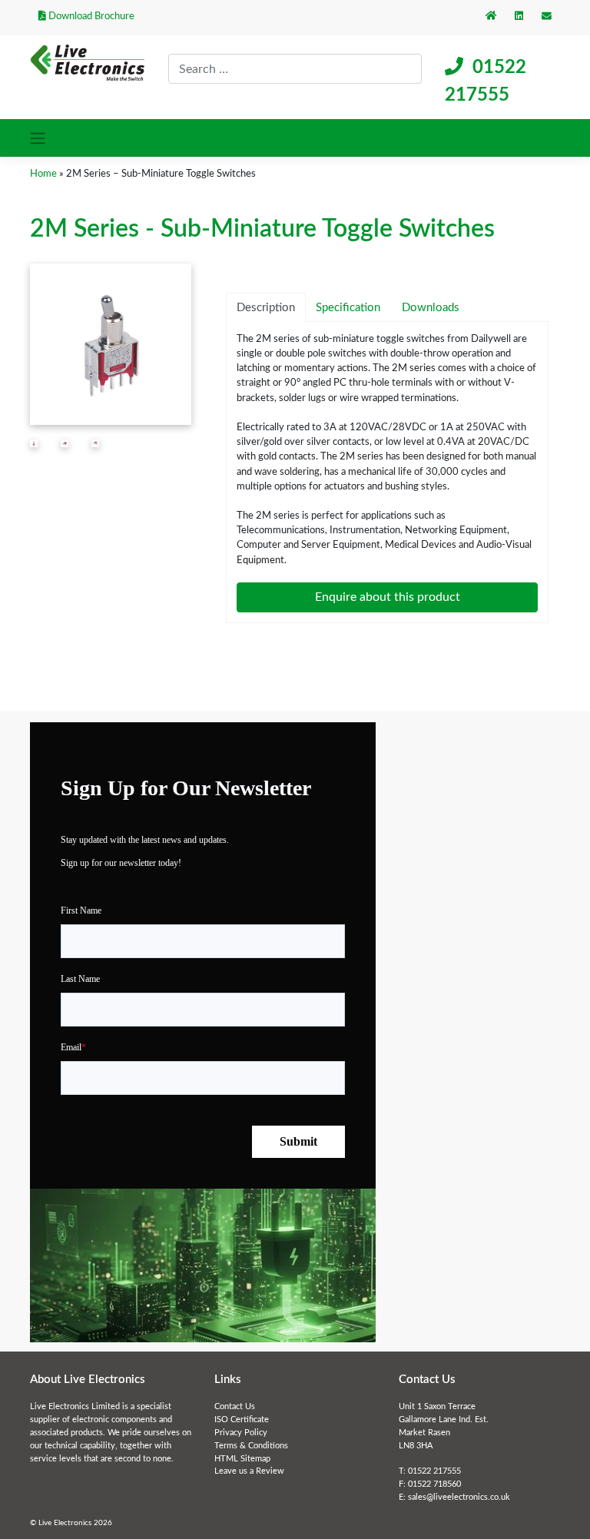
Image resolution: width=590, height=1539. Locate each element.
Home (43, 173)
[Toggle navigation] (38, 137)
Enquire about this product (387, 597)
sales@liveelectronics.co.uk (459, 1497)
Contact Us (234, 1406)
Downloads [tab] (430, 307)
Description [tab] (266, 307)
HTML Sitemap (242, 1458)
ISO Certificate (241, 1419)
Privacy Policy (240, 1432)
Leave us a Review (249, 1471)
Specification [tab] (348, 307)
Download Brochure (90, 16)
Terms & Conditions (251, 1445)
